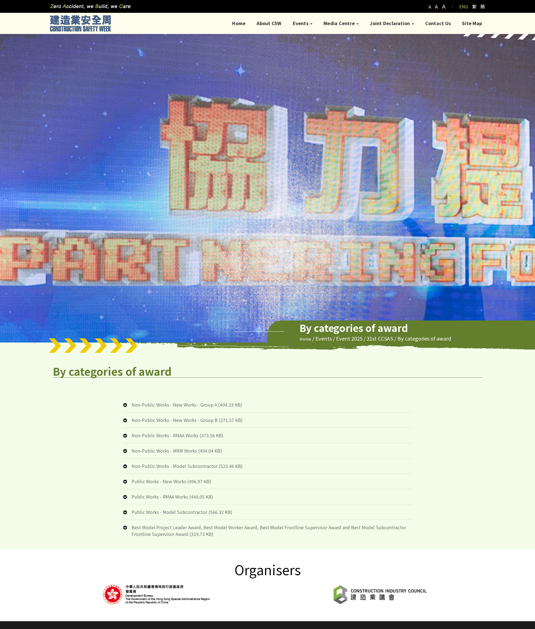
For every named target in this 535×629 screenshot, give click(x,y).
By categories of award (424, 338)
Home (238, 23)
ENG (463, 6)
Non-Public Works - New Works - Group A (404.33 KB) (187, 404)
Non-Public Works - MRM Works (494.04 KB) (177, 450)
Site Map (472, 23)
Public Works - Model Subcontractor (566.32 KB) (182, 512)
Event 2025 (349, 338)
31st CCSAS (380, 338)
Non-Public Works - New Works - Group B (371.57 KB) (187, 420)
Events (301, 23)
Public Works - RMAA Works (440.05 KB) (172, 496)
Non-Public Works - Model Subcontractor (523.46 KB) (187, 466)
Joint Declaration (390, 23)
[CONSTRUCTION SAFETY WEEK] (80, 23)
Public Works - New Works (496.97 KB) (171, 481)
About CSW (269, 23)
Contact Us (438, 23)
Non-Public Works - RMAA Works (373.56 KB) (177, 435)
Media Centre (340, 23)
